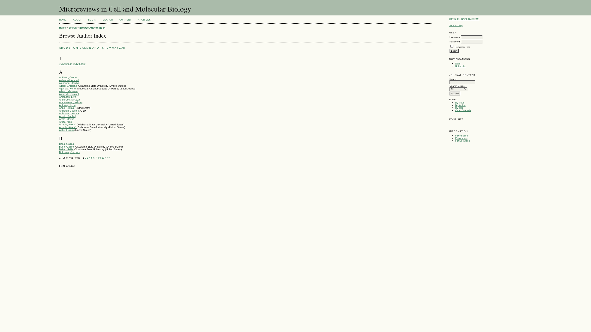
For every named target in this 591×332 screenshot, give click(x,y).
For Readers (461, 135)
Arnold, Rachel (67, 116)
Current (125, 19)
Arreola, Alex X (67, 124)
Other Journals (463, 110)
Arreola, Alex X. (67, 127)
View (457, 63)
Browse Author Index (92, 27)
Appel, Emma (66, 108)
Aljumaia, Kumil (67, 88)
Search (108, 19)
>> (108, 157)
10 (103, 157)
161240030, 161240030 (72, 63)
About (77, 19)
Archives (144, 19)
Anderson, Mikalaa (69, 99)
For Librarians (462, 140)
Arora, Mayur (66, 119)
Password (454, 41)
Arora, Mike (65, 121)
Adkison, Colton (68, 77)
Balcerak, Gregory (69, 152)
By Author (460, 105)
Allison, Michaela (68, 91)
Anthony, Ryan (67, 105)
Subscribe (460, 66)
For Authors (461, 138)
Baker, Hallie (66, 149)
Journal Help (456, 25)
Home (62, 19)
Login (92, 19)
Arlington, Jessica (69, 110)
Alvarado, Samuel (69, 94)
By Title (459, 108)
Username (454, 37)
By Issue (459, 102)
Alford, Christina (68, 85)
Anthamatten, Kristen (70, 102)
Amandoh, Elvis (67, 96)
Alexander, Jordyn (69, 83)
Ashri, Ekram (66, 130)
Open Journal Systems (464, 19)
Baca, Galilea (66, 143)
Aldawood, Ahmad (69, 80)
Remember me (462, 47)
